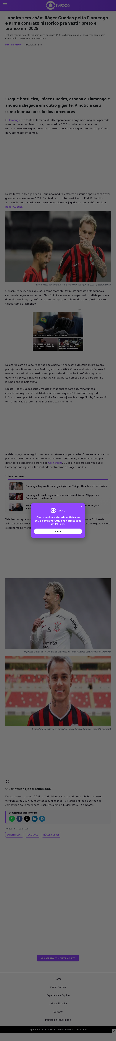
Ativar (58, 531)
